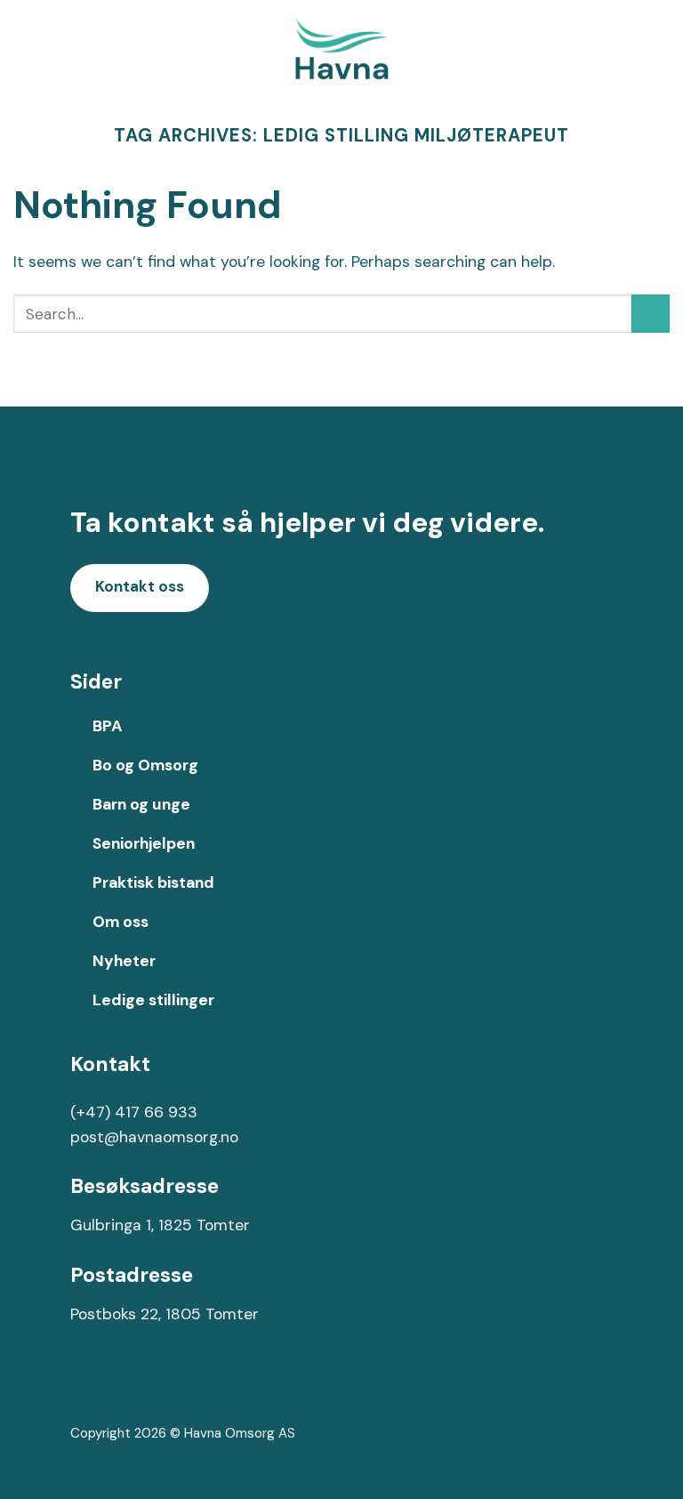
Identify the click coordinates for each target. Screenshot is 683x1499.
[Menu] (658, 49)
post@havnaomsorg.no (154, 1137)
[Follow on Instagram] (117, 1389)
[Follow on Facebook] (86, 1389)
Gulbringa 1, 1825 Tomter (160, 1225)
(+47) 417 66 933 (133, 1112)
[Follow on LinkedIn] (148, 1389)
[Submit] (650, 313)
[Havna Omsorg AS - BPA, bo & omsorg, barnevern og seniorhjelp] (341, 49)
